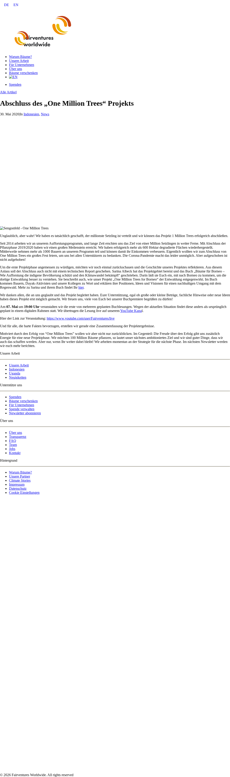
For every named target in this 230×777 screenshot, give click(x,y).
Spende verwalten (21, 409)
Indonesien (31, 114)
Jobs (12, 449)
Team (13, 445)
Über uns (15, 69)
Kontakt (14, 453)
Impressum (16, 484)
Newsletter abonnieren (25, 413)
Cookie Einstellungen (24, 492)
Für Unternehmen (21, 65)
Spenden (15, 397)
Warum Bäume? (20, 57)
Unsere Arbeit (19, 61)
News (45, 114)
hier (81, 287)
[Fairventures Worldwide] (115, 30)
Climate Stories (20, 480)
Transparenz (17, 437)
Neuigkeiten (17, 377)
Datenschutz (18, 488)
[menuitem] (6, 5)
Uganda (14, 373)
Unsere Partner (19, 476)
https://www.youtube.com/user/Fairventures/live (81, 318)
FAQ (12, 441)
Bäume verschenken (23, 73)
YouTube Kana (131, 311)
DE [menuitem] (6, 5)
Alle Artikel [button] (8, 92)
